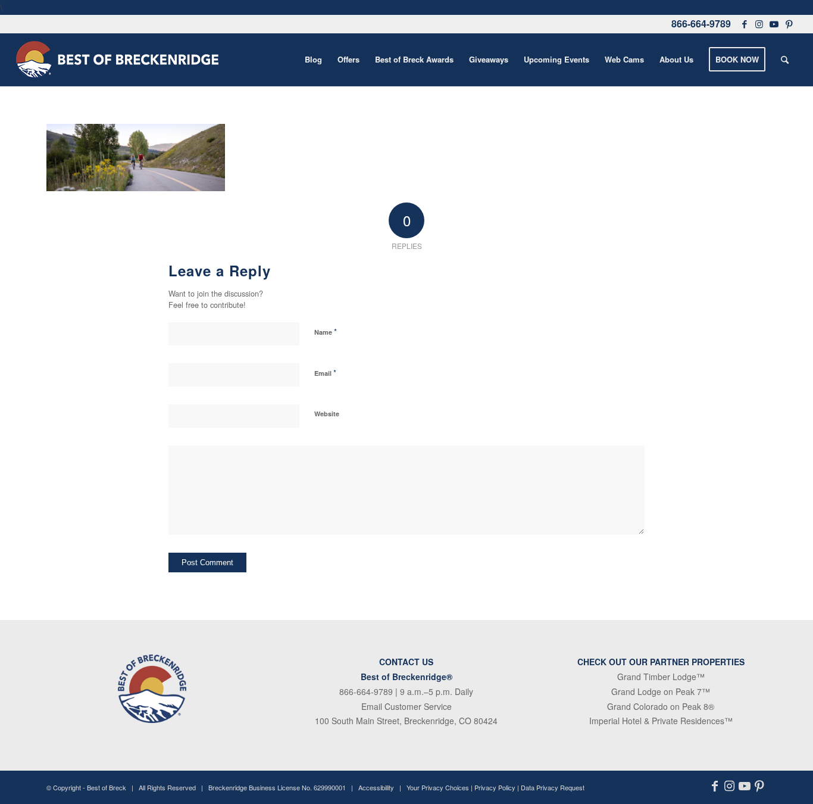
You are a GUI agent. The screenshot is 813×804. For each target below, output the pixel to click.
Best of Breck (106, 787)
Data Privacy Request (552, 787)
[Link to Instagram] (759, 24)
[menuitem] (313, 59)
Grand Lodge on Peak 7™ (660, 691)
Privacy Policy (494, 787)
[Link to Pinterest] (789, 24)
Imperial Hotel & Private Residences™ (661, 721)
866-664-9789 (701, 23)
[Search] (784, 59)
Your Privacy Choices (437, 787)
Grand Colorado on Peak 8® (660, 706)
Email (325, 372)
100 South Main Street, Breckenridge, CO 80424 (406, 721)
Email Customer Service (406, 706)
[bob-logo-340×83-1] (117, 59)
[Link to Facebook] (744, 24)
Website (326, 413)
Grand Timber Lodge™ (661, 677)
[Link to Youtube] (774, 24)
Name (325, 331)
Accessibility (376, 787)
